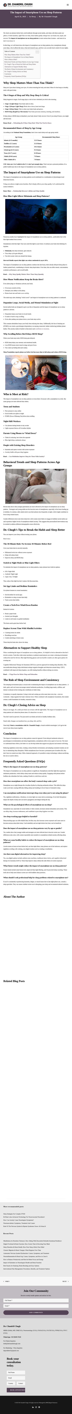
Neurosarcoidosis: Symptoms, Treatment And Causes (19, 1223)
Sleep (34, 17)
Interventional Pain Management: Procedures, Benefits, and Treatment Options (26, 1269)
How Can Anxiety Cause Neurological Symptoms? (18, 1220)
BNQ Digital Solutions (51, 1402)
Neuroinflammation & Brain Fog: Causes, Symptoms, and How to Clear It (25, 1256)
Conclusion (7, 74)
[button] (67, 5)
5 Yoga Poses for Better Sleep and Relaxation (23, 674)
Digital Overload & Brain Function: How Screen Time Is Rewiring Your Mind (26, 1244)
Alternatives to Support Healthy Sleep (15, 67)
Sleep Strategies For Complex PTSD (14, 1214)
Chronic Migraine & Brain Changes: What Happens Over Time (22, 1250)
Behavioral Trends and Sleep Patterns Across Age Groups (21, 62)
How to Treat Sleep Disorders (15, 1137)
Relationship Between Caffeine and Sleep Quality (28, 191)
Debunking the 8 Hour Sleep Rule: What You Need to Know (32, 123)
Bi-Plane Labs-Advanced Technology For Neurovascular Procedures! (24, 1217)
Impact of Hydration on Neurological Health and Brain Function (22, 1262)
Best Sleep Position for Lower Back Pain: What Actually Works (30, 1186)
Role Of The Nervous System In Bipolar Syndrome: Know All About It (24, 1226)
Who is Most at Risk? (10, 59)
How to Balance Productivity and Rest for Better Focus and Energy (23, 1259)
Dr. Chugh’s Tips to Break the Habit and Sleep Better (20, 64)
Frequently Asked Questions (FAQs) (15, 76)
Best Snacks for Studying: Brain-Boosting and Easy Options (21, 1266)
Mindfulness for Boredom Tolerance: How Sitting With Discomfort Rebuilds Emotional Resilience (32, 1241)
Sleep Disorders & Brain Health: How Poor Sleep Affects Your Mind (32, 1035)
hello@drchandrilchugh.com (11, 1343)
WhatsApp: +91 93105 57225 (12, 1337)
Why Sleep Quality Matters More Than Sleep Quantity (26, 274)
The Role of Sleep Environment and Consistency (18, 69)
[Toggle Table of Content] (36, 51)
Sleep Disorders (27, 445)
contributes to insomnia (42, 329)
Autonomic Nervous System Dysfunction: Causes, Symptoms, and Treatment (26, 1253)
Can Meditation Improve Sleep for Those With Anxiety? (27, 456)
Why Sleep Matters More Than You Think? (17, 54)
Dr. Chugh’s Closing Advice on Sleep (15, 71)
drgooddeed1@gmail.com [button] (11, 1350)
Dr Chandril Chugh (49, 17)
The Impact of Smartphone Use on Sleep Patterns (19, 57)
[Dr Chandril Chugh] (18, 5)
